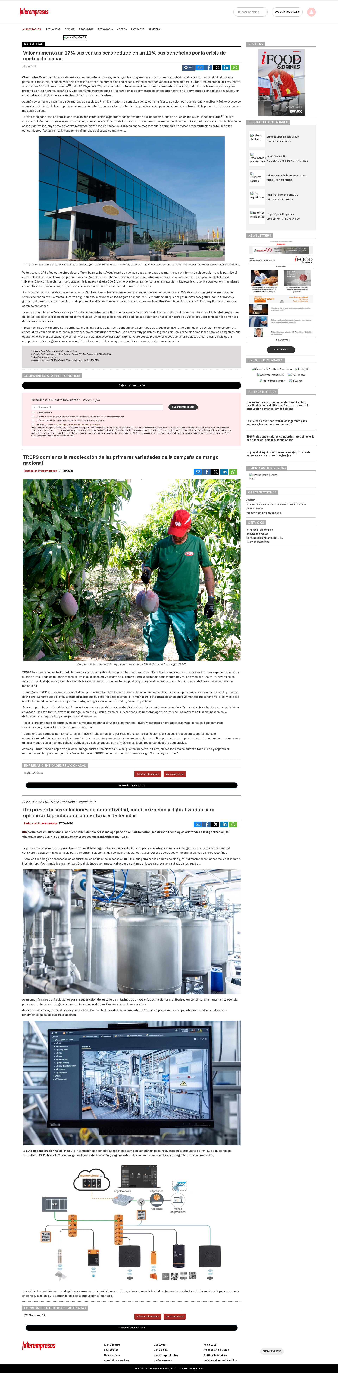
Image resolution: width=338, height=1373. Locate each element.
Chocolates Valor (34, 77)
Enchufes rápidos (280, 180)
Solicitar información (148, 774)
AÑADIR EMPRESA (272, 1351)
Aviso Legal (61, 424)
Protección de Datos (216, 1350)
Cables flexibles (279, 141)
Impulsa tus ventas (257, 534)
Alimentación (31, 29)
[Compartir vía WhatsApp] (235, 67)
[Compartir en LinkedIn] (226, 67)
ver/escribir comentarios (132, 785)
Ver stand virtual (174, 774)
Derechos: (208, 430)
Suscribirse (281, 349)
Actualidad (53, 29)
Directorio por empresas (263, 513)
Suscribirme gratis (183, 407)
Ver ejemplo (91, 400)
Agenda (122, 29)
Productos (86, 29)
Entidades (137, 29)
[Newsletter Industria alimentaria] (281, 289)
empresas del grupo (167, 430)
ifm (24, 832)
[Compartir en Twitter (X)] (217, 67)
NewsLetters (112, 1355)
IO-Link (129, 859)
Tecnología (105, 29)
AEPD (227, 433)
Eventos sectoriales (258, 542)
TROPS (27, 672)
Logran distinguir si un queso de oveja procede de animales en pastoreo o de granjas (278, 454)
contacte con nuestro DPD (123, 433)
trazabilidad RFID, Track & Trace (44, 1155)
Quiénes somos (163, 1360)
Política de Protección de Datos (85, 424)
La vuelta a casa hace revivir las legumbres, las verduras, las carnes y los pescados (276, 422)
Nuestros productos (166, 1355)
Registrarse (111, 1350)
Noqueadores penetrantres (287, 160)
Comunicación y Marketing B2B (264, 538)
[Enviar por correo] (199, 67)
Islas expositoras (280, 199)
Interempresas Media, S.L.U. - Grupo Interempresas (174, 1368)
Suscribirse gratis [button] (287, 11)
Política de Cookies (215, 1355)
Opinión (70, 29)
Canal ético (161, 1350)
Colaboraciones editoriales (220, 1360)
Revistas (154, 29)
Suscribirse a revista (116, 1360)
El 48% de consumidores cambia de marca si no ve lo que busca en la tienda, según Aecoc (280, 438)
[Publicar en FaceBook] (208, 67)
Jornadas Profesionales (259, 530)
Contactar (160, 1344)
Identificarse (112, 1344)
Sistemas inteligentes (283, 218)
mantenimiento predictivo (86, 1004)
